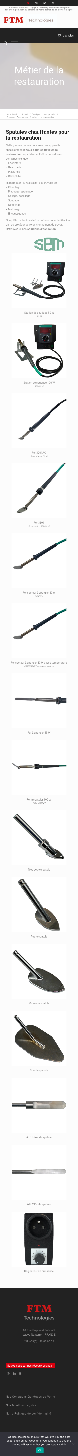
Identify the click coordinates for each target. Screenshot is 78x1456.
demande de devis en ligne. (58, 10)
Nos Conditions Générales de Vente (30, 1396)
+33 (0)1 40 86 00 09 (37, 7)
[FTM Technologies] (31, 20)
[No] (73, 1444)
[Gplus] (9, 1373)
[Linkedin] (14, 1373)
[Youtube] (20, 1373)
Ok (40, 1450)
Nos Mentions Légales (21, 1405)
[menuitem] (3, 43)
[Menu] (12, 43)
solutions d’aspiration (41, 229)
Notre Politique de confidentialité (28, 1413)
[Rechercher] (3, 43)
